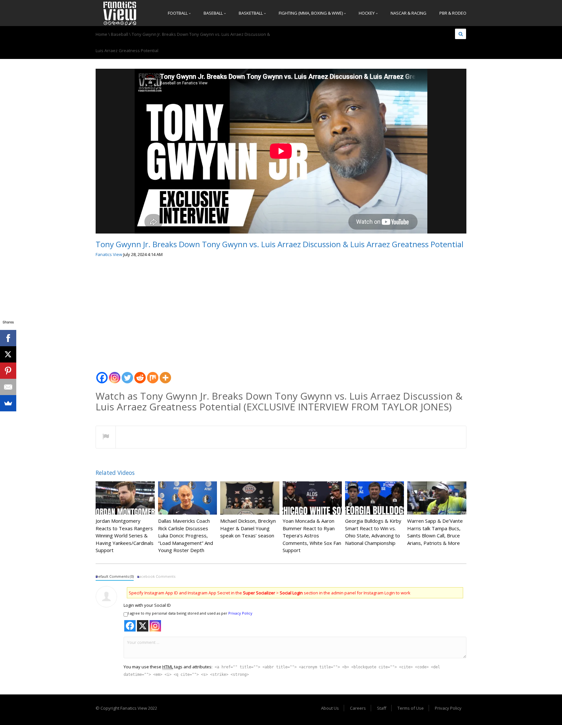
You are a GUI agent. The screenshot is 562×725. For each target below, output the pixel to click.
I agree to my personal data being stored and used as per (190, 613)
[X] (8, 354)
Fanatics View (109, 254)
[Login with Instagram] (155, 626)
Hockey (367, 13)
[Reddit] (140, 374)
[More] (165, 374)
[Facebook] (102, 374)
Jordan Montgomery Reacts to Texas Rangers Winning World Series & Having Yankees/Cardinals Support (125, 535)
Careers (358, 708)
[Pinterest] (8, 370)
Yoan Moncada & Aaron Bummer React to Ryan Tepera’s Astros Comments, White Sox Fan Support (312, 535)
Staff (381, 708)
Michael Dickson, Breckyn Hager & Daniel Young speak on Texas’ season (248, 528)
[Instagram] (114, 374)
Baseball (214, 13)
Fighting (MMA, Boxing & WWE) (311, 13)
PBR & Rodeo (452, 13)
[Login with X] (142, 626)
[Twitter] (127, 374)
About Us (330, 708)
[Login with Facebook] (130, 626)
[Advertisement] (281, 312)
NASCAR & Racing (408, 13)
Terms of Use (410, 708)
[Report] (105, 437)
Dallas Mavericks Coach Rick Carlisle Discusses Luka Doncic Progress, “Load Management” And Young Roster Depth (185, 535)
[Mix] (152, 374)
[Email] (8, 387)
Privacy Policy (240, 613)
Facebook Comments (156, 576)
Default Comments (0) (115, 576)
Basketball (251, 13)
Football (178, 13)
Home (101, 34)
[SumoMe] (8, 403)
